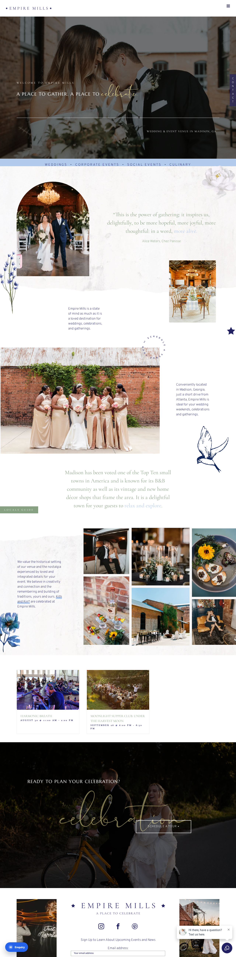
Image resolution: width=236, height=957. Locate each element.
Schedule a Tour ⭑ (163, 826)
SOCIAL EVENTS (144, 165)
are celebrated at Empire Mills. (39, 602)
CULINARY (180, 165)
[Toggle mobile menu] (228, 6)
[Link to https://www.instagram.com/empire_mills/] (101, 926)
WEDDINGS (56, 165)
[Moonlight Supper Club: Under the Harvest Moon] (118, 690)
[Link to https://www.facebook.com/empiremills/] (118, 926)
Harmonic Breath (36, 716)
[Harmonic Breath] (48, 690)
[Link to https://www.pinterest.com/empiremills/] (135, 926)
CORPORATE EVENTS (97, 165)
